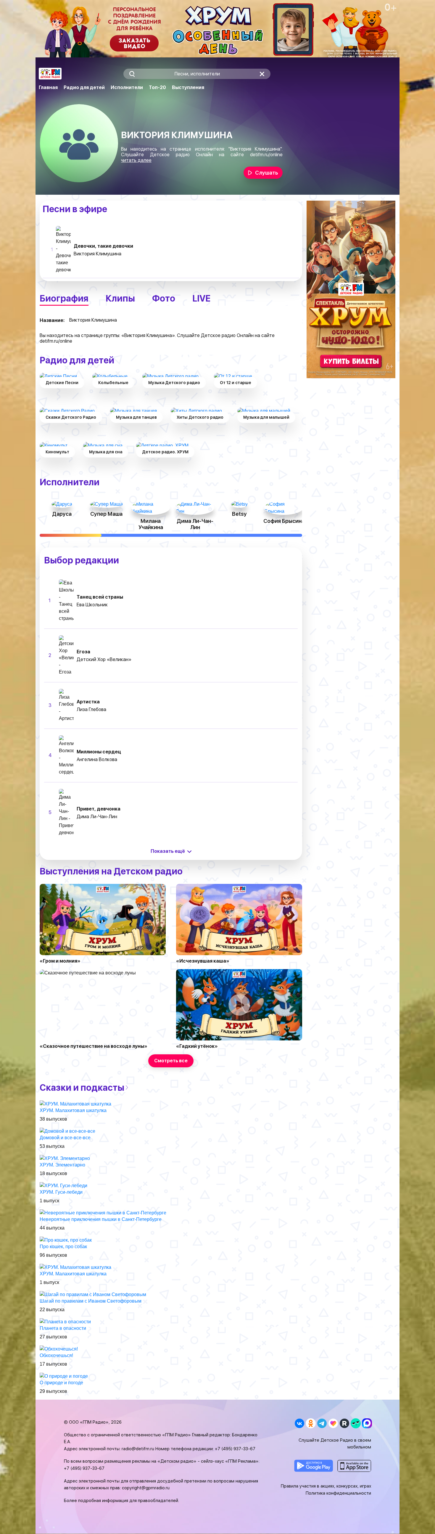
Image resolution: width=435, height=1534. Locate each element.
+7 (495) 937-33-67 (235, 1448)
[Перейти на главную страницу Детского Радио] (50, 74)
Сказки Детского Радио (71, 417)
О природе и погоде (61, 1382)
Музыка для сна (105, 451)
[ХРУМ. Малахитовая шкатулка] (75, 1103)
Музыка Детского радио (174, 382)
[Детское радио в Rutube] (344, 1423)
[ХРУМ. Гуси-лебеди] (63, 1185)
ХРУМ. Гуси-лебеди (61, 1192)
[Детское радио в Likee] (333, 1423)
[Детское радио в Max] (367, 1423)
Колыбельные (113, 382)
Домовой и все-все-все (65, 1137)
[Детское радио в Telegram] (322, 1423)
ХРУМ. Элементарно (62, 1164)
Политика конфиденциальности (338, 1493)
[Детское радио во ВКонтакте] (299, 1423)
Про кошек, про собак (63, 1246)
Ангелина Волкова (97, 759)
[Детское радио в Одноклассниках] (310, 1423)
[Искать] (131, 74)
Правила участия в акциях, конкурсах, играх (326, 1486)
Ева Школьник (92, 605)
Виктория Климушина (97, 254)
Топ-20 (157, 87)
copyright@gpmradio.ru (146, 1488)
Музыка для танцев (136, 417)
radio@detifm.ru (138, 1448)
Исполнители (127, 87)
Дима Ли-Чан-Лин (97, 816)
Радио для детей (84, 87)
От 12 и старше (235, 382)
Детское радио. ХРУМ (165, 451)
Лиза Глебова (91, 709)
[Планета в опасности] (65, 1321)
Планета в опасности (63, 1328)
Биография (64, 298)
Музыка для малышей (266, 417)
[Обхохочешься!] (59, 1348)
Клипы (120, 298)
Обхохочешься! (56, 1355)
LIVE (201, 298)
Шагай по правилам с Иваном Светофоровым (90, 1300)
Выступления (188, 87)
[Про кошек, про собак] (66, 1239)
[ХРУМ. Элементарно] (65, 1158)
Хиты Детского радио (200, 417)
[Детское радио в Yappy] (355, 1423)
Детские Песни (62, 382)
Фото (163, 298)
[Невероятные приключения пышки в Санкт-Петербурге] (103, 1212)
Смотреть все (171, 1061)
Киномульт (57, 451)
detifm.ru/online (266, 154)
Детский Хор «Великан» (104, 659)
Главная (48, 87)
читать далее (136, 160)
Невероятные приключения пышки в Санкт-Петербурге (101, 1219)
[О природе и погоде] (64, 1375)
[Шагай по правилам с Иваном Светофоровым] (93, 1294)
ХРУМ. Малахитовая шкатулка (73, 1110)
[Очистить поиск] (262, 74)
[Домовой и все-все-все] (67, 1130)
